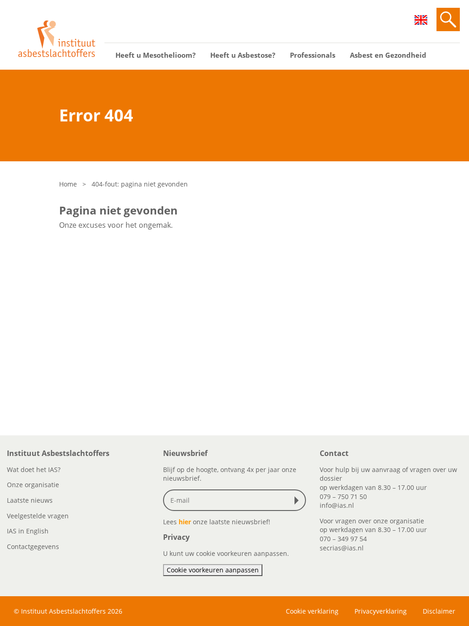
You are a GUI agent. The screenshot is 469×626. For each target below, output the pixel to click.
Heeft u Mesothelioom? (155, 55)
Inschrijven (298, 500)
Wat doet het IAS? (33, 469)
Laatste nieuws (30, 500)
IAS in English (28, 531)
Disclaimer (439, 611)
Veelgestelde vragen (38, 515)
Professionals (312, 55)
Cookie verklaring (312, 611)
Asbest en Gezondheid (388, 55)
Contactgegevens (33, 546)
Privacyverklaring (380, 611)
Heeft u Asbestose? (242, 55)
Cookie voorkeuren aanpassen (213, 570)
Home (68, 184)
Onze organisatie (33, 484)
